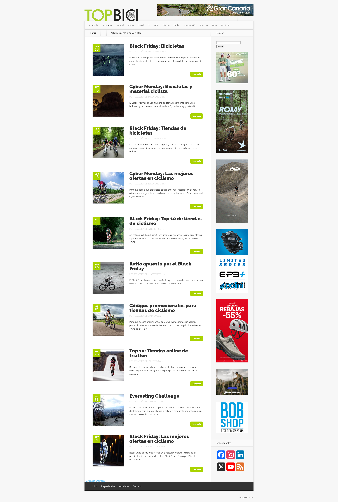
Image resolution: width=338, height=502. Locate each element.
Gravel (141, 25)
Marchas (204, 25)
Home (93, 33)
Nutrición (225, 25)
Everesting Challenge (154, 396)
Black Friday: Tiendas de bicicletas (157, 130)
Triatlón (166, 25)
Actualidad (94, 25)
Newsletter (124, 486)
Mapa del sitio (108, 486)
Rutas (214, 25)
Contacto (137, 486)
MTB (156, 25)
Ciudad (176, 25)
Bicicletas (107, 25)
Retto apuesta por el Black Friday (160, 266)
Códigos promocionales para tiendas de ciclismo (162, 308)
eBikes (131, 25)
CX (149, 25)
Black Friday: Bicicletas (156, 46)
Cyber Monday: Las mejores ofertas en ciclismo (161, 176)
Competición (190, 25)
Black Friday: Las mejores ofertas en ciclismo (159, 439)
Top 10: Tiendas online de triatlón (158, 353)
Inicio (94, 486)
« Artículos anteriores (95, 481)
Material (120, 25)
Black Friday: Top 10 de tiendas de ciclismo (165, 221)
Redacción (139, 52)
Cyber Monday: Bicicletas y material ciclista (160, 89)
